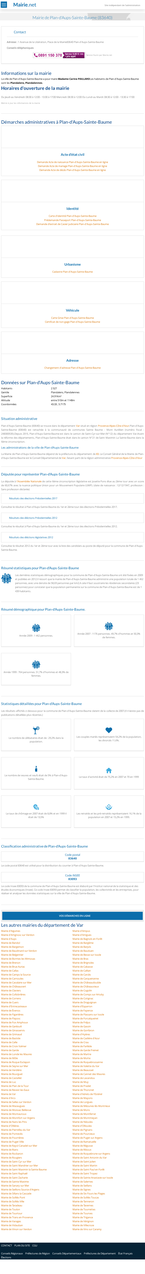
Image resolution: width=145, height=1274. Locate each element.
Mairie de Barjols (81, 946)
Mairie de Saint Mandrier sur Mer (19, 1165)
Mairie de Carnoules (12, 978)
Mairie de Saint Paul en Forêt (88, 1169)
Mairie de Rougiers (11, 1157)
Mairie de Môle (9, 1058)
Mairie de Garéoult (11, 1026)
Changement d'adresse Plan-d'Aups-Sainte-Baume (72, 367)
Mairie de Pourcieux (83, 1133)
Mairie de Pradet (81, 1086)
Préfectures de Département (100, 1253)
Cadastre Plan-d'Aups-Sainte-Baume (72, 271)
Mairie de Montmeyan (84, 1118)
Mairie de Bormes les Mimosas (18, 958)
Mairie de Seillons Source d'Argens (20, 1189)
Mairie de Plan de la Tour (15, 1086)
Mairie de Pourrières (12, 1137)
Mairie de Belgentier (12, 954)
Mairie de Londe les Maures (16, 1054)
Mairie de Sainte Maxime (15, 1181)
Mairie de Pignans (82, 1129)
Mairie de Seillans (82, 1185)
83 (97, 454)
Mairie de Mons (81, 1110)
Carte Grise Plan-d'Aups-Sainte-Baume (72, 317)
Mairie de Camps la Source (16, 974)
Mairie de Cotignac (82, 998)
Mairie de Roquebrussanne (87, 1062)
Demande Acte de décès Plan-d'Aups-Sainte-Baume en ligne (72, 170)
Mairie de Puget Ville (12, 1141)
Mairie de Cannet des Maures (88, 1074)
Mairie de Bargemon (12, 946)
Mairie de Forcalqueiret (85, 1018)
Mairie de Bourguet (12, 1074)
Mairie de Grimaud (11, 1034)
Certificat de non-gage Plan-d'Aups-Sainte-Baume (72, 321)
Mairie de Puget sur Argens (87, 1137)
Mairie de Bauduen (83, 950)
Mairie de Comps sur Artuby (88, 994)
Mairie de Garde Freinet (85, 1050)
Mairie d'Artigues (81, 935)
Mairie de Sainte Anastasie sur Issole (92, 1177)
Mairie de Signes (81, 1189)
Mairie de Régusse (82, 1145)
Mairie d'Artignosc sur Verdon (17, 935)
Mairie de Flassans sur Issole (88, 1014)
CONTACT (6, 1245)
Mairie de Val (8, 1094)
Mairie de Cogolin (82, 990)
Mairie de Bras (80, 958)
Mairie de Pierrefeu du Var (15, 1129)
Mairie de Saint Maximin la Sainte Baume (24, 1169)
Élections (6, 1257)
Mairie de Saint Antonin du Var (89, 1157)
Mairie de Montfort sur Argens (18, 1118)
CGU (34, 1245)
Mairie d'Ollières (10, 1125)
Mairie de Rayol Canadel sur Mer (19, 1145)
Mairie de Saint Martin (84, 1165)
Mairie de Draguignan (84, 1002)
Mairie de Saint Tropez (84, 1173)
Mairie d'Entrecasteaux (14, 1006)
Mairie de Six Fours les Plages (88, 1193)
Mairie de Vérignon (83, 1221)
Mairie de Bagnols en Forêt (87, 939)
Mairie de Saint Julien (84, 1161)
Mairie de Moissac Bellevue (16, 1110)
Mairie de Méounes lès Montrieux (91, 1106)
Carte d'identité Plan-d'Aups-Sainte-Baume (72, 216)
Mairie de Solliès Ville (12, 1201)
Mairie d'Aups (8, 939)
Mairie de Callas (10, 970)
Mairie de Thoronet (83, 1090)
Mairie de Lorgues (82, 1102)
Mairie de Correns (11, 998)
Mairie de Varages (11, 1221)
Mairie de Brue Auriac (13, 966)
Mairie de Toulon (10, 1209)
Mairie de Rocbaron (12, 1153)
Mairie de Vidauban (12, 1225)
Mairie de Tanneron (83, 1201)
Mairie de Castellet (11, 1078)
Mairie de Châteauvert (13, 986)
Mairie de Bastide (10, 1038)
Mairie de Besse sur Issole (86, 954)
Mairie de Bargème (82, 942)
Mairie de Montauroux (13, 1114)
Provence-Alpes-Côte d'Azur (113, 425)
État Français (125, 1253)
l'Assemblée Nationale (29, 481)
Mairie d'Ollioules (82, 1125)
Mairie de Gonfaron (83, 1030)
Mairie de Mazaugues (13, 1106)
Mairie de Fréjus (81, 1022)
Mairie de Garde (10, 1050)
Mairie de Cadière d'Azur (86, 1038)
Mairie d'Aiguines (10, 931)
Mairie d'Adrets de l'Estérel (87, 1094)
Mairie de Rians (9, 1149)
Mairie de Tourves (82, 1213)
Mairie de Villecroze (83, 1225)
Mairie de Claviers (11, 990)
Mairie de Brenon (10, 962)
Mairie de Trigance (82, 1217)
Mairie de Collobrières (13, 994)
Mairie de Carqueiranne (85, 978)
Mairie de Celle (9, 1042)
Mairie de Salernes (82, 1181)
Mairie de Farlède (82, 1046)
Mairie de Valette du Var (85, 1066)
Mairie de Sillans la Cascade (16, 1193)
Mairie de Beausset (83, 1070)
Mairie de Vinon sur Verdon (16, 1229)
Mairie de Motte (81, 1058)
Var (78, 425)
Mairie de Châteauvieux (85, 986)
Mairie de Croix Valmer (13, 1046)
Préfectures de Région (37, 1253)
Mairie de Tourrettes (83, 1209)
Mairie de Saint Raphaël (14, 1173)
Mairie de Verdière (11, 1070)
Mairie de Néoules (82, 1122)
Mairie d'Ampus (81, 931)
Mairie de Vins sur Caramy (87, 1229)
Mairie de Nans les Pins (14, 1122)
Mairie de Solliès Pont (13, 1197)
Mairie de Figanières (12, 1014)
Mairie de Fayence (82, 1010)
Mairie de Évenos (10, 1010)
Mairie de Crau (80, 1042)
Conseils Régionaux (12, 1253)
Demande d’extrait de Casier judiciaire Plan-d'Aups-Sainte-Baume (72, 224)
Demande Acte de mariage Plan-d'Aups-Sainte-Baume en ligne (72, 166)
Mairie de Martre (81, 1054)
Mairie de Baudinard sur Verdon (19, 950)
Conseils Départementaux (66, 1253)
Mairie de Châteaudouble (86, 982)
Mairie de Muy (80, 1082)
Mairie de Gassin (81, 1026)
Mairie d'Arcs (8, 1098)
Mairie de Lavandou (83, 1078)
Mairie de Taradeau (11, 1205)
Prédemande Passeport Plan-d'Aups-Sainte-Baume (72, 220)
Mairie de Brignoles (83, 962)
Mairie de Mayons (82, 1098)
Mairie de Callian (81, 970)
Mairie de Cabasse (82, 966)
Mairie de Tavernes (82, 1205)
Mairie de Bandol (10, 942)
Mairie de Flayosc (10, 1018)
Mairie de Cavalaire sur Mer (16, 982)
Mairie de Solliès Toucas (85, 1197)
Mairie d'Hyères (81, 1034)
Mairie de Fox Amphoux (14, 1022)
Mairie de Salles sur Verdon (16, 1102)
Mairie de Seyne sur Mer (14, 1066)
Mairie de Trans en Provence (17, 1217)
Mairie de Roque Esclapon (15, 1062)
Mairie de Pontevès (12, 1133)
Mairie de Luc (8, 1082)
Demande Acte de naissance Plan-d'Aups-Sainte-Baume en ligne (72, 162)
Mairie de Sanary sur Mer (15, 1185)
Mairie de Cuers (10, 1002)
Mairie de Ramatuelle (84, 1141)
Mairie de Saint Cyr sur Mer (16, 1161)
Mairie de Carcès (81, 974)
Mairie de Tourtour (11, 1213)
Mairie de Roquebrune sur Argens (91, 1153)
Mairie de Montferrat (84, 1114)
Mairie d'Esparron (82, 1006)
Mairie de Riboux (81, 1149)
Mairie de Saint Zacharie (14, 1177)
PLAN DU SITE (22, 1245)
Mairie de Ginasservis (13, 1030)
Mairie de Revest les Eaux (15, 1090)
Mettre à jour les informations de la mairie (20, 103)
